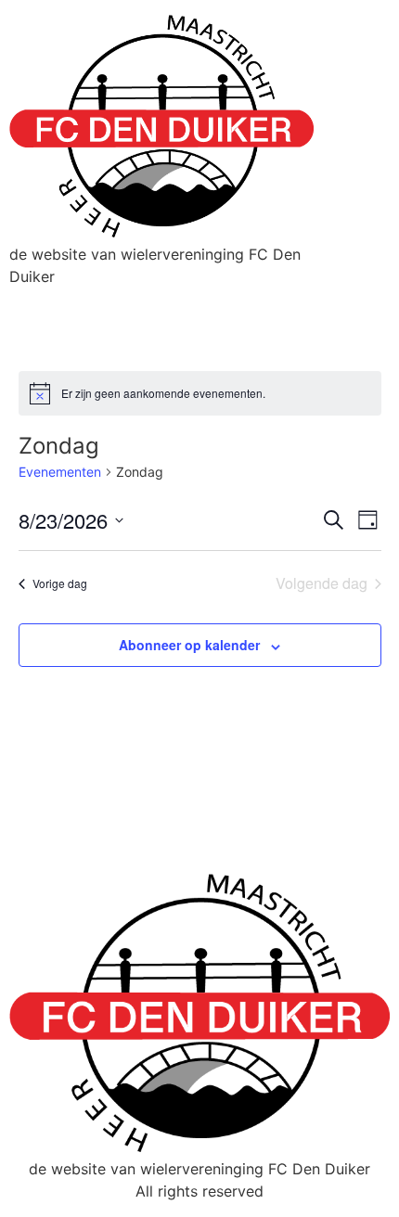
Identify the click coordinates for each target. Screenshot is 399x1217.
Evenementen (60, 472)
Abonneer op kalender (189, 644)
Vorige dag (59, 583)
